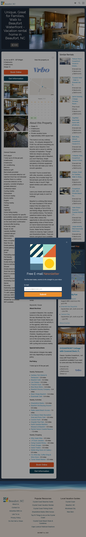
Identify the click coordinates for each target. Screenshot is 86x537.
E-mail (26, 285)
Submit (43, 294)
